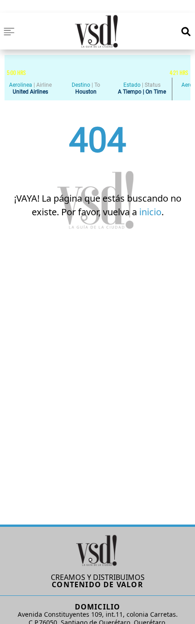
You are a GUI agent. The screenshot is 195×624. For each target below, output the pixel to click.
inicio (150, 212)
